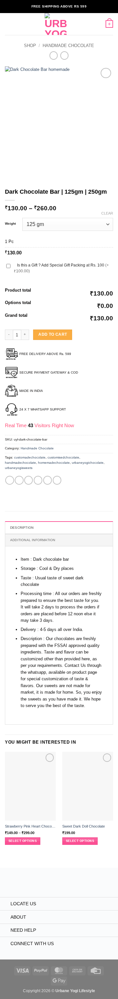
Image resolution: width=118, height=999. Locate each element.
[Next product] (53, 55)
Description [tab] (21, 527)
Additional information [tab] (32, 540)
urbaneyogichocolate (88, 462)
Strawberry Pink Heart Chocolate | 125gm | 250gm (30, 826)
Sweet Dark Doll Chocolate (83, 826)
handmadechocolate (20, 462)
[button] (8, 24)
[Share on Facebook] (19, 480)
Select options (23, 841)
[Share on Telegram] (57, 480)
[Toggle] (5, 904)
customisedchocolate (63, 457)
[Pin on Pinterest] (47, 480)
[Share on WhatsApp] (9, 480)
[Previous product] (64, 55)
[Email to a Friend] (38, 480)
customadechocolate (30, 457)
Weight (10, 223)
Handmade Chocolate (68, 45)
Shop (30, 45)
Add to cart (52, 334)
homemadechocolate (54, 462)
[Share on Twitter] (28, 480)
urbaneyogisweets (18, 468)
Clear (107, 213)
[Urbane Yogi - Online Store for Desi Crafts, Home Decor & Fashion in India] (55, 24)
